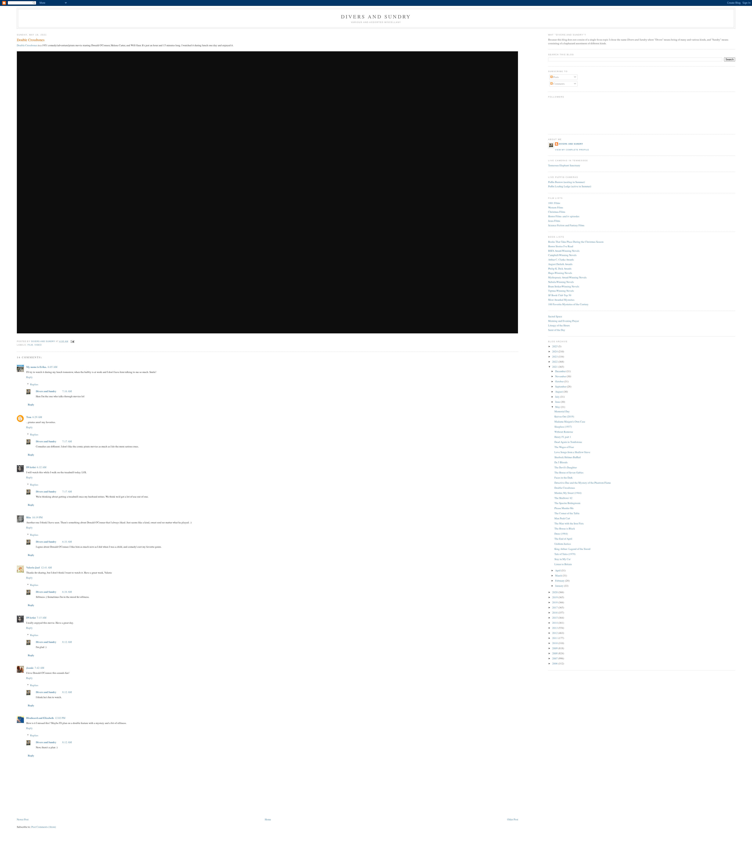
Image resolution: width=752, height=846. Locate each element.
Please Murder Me (564, 508)
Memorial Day (562, 411)
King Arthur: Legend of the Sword (572, 549)
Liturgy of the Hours (559, 325)
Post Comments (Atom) (43, 827)
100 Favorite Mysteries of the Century (568, 304)
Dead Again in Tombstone (568, 442)
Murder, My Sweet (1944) (567, 493)
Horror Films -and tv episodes (563, 216)
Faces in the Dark (563, 477)
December (560, 371)
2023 (555, 356)
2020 (555, 592)
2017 (555, 607)
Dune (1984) (561, 533)
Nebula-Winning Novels (561, 282)
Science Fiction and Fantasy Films (566, 225)
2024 (555, 351)
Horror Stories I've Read (560, 246)
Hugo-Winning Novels (560, 273)
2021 (555, 366)
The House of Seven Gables (568, 472)
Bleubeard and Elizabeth (40, 718)
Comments (559, 83)
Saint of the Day (556, 330)
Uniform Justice (562, 544)
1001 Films (554, 203)
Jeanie (29, 668)
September (561, 386)
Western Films (555, 207)
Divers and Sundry (376, 16)
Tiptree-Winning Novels (561, 290)
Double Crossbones (27, 45)
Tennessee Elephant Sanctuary (564, 165)
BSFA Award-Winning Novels (563, 250)
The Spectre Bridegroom (567, 503)
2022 (555, 361)
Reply (29, 377)
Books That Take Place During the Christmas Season (576, 241)
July (557, 396)
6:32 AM (41, 467)
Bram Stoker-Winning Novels (563, 286)
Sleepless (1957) (563, 426)
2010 (555, 643)
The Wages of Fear (564, 447)
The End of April (563, 538)
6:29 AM (37, 417)
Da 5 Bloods (561, 462)
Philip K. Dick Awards (559, 268)
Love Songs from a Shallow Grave (572, 452)
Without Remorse (563, 431)
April (558, 570)
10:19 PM (37, 517)
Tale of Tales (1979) (564, 554)
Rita (28, 517)
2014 (555, 622)
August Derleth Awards (560, 264)
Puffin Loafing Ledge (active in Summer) (569, 186)
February (560, 580)
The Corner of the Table (566, 513)
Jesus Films (554, 221)
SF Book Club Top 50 (559, 295)
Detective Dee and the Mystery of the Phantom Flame (582, 482)
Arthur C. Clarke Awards (561, 259)
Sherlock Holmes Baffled (567, 457)
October (559, 381)
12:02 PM (60, 718)
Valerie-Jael (33, 567)
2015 (555, 617)
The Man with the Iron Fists (569, 523)
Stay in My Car (562, 559)
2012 (555, 633)
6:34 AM (67, 592)
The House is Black (564, 528)
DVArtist (31, 467)
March (559, 575)
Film (30, 345)
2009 (555, 648)
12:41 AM (46, 567)
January (559, 585)
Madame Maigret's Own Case (569, 421)
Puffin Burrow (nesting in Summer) (566, 182)
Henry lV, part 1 (562, 437)
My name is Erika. (36, 367)
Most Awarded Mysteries (561, 299)
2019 (555, 597)
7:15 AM (41, 617)
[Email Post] (72, 341)
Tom (28, 417)
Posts (556, 77)
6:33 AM (67, 541)
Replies (34, 384)
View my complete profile (572, 150)
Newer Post (23, 819)
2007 (555, 658)
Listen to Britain (563, 564)
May (558, 407)
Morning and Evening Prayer (563, 321)
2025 (555, 346)
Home (268, 819)
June (558, 402)
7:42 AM (39, 668)
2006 (555, 663)
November (561, 376)
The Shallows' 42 (563, 498)
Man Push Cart (562, 518)
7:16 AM (67, 391)
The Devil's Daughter (565, 467)
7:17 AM (67, 441)
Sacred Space (555, 316)
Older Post (512, 819)
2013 (555, 628)
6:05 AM (52, 367)
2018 (555, 602)
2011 (555, 638)
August (559, 391)
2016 (555, 612)
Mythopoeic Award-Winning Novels (567, 277)
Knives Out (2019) (564, 416)
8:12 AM (67, 642)
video (38, 345)
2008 (555, 653)
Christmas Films (556, 212)
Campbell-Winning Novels (562, 255)
